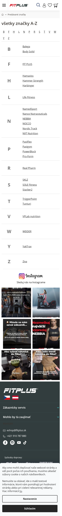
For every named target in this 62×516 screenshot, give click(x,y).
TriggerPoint (30, 199)
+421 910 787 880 (16, 436)
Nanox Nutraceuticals (35, 113)
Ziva (25, 261)
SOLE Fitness (30, 184)
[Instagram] (12, 442)
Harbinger (28, 85)
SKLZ (25, 179)
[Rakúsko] (15, 398)
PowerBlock (29, 151)
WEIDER (27, 231)
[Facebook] (5, 442)
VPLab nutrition (31, 216)
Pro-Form (28, 156)
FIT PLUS (27, 64)
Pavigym (27, 146)
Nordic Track (30, 128)
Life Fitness (29, 97)
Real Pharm (29, 168)
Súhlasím (30, 508)
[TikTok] (25, 443)
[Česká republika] (7, 398)
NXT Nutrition (30, 133)
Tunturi (27, 203)
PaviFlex (27, 141)
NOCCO (27, 123)
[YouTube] (19, 443)
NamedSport (30, 109)
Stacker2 (27, 189)
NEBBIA (27, 118)
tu (21, 491)
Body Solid (28, 51)
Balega (26, 46)
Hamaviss (28, 75)
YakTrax (27, 246)
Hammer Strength (33, 80)
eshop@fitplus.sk (16, 430)
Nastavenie (30, 499)
